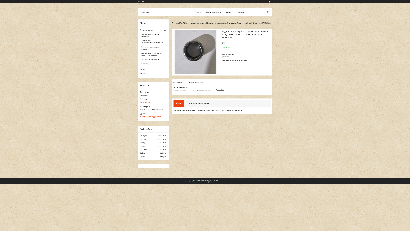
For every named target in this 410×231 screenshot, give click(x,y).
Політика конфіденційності (217, 182)
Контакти (240, 12)
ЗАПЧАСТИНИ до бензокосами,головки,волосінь (152, 42)
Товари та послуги (212, 12)
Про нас (229, 12)
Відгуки (142, 73)
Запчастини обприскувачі (150, 59)
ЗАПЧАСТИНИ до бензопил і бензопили (191, 23)
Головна (198, 12)
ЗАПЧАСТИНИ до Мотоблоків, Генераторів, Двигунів (151, 54)
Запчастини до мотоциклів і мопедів (151, 48)
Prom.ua (215, 180)
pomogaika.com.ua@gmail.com (150, 117)
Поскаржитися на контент (200, 182)
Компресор (145, 64)
